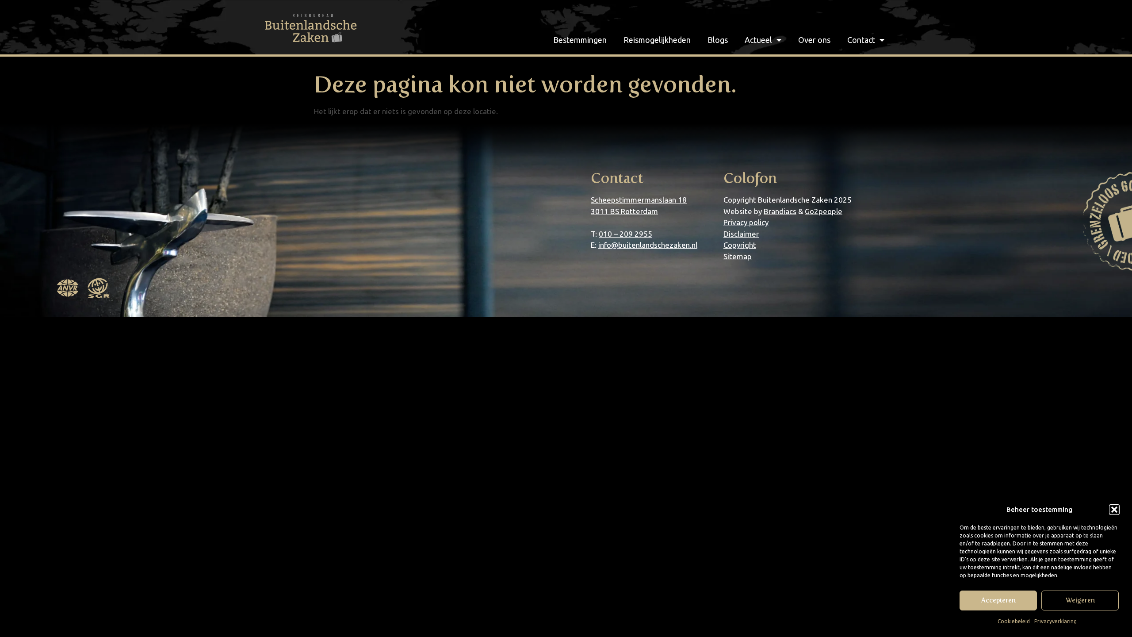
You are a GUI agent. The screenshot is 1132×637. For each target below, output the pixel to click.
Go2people (823, 211)
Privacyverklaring (1055, 621)
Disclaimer (741, 234)
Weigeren (1080, 600)
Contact (861, 39)
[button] (1114, 509)
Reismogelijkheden (657, 39)
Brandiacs (780, 211)
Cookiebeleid (1014, 621)
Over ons (814, 39)
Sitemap (737, 256)
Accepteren (998, 600)
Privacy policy (746, 222)
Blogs (718, 39)
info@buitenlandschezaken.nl (647, 245)
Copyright (739, 245)
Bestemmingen (580, 39)
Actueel (758, 39)
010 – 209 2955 (625, 234)
